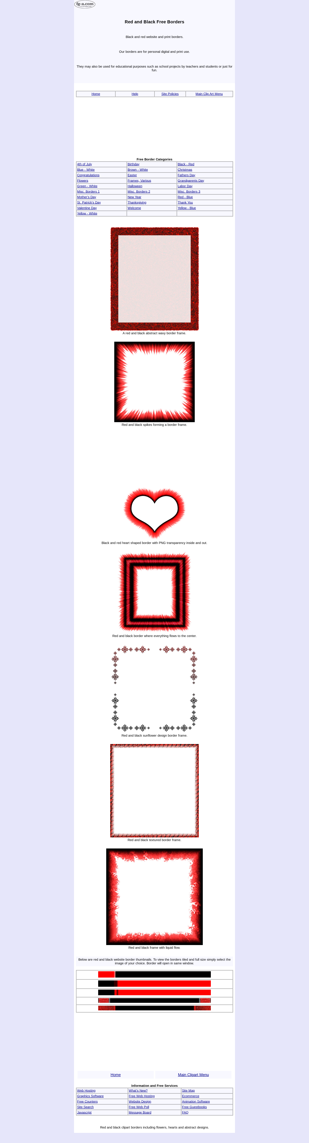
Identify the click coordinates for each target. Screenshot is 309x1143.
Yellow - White (87, 213)
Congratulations (88, 175)
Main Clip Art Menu (209, 94)
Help (135, 94)
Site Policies (170, 94)
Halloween (135, 186)
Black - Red (186, 164)
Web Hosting (86, 1090)
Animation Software (196, 1101)
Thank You (185, 202)
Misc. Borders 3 (189, 191)
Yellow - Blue (187, 208)
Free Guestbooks (194, 1107)
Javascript (84, 1112)
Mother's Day (86, 197)
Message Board (140, 1112)
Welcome (134, 208)
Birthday (133, 164)
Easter (132, 175)
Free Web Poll (139, 1107)
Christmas (185, 169)
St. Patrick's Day (89, 202)
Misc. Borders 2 (139, 191)
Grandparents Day (191, 180)
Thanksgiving (137, 202)
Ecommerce (190, 1096)
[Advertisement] (154, 127)
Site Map (188, 1090)
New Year (134, 197)
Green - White (87, 186)
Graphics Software (90, 1096)
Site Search (85, 1107)
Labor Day (185, 186)
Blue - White (86, 169)
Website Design (140, 1101)
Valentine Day (87, 208)
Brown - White (138, 169)
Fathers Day (186, 175)
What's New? (138, 1090)
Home (96, 94)
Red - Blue (185, 197)
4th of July (84, 164)
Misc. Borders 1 (88, 191)
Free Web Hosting (142, 1096)
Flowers (82, 180)
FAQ (185, 1112)
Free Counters (87, 1101)
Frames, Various (139, 180)
